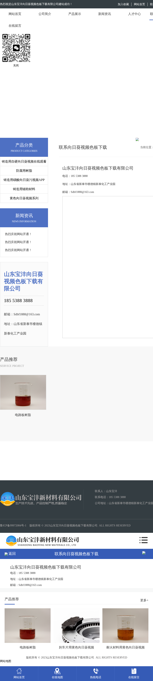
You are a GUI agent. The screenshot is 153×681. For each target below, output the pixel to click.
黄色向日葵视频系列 (24, 198)
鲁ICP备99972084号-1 (13, 525)
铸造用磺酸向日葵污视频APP (24, 180)
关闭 (16, 65)
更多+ (144, 600)
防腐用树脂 (24, 170)
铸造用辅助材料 (24, 189)
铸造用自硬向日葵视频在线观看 (24, 161)
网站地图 (5, 661)
